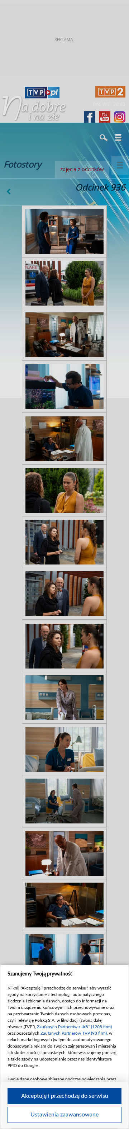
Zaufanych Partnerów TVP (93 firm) (73, 1033)
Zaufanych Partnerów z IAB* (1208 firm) (74, 1027)
